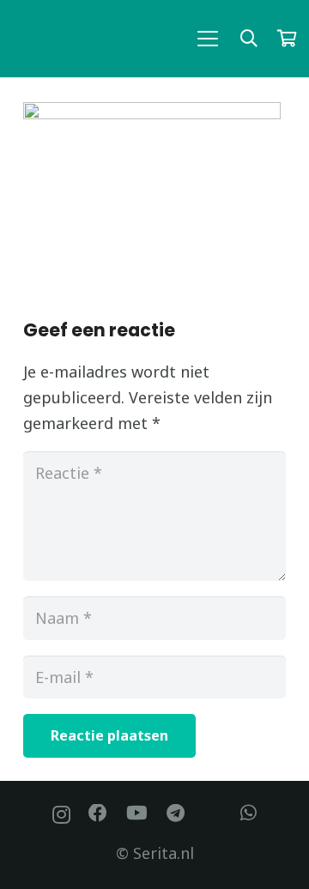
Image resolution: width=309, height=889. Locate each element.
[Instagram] (61, 814)
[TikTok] (212, 813)
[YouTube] (137, 813)
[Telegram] (176, 813)
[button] (208, 38)
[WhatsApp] (248, 813)
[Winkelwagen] (287, 38)
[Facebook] (97, 813)
